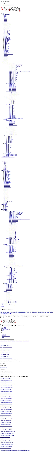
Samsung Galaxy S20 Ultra (13, 72)
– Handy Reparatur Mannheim (5, 345)
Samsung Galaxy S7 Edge (13, 81)
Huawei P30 (11, 109)
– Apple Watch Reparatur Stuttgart (6, 385)
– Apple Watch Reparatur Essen (5, 393)
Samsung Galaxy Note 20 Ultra (14, 92)
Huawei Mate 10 (11, 98)
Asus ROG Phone (7, 153)
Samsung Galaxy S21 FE (13, 67)
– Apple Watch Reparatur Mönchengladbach (7, 431)
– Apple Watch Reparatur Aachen (5, 438)
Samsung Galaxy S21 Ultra (13, 68)
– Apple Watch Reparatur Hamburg (6, 380)
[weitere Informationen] (4, 374)
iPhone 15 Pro (6, 172)
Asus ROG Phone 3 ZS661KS (11, 155)
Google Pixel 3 (9, 142)
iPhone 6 (5, 53)
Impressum (4, 328)
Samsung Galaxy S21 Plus (13, 69)
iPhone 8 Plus (6, 46)
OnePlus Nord (8, 152)
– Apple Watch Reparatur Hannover (6, 404)
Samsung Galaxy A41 (12, 89)
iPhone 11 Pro (6, 40)
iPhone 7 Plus (6, 48)
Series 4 (5, 19)
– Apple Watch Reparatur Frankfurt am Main (7, 383)
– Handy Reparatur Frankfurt (5, 350)
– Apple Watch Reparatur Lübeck (5, 420)
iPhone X (6, 45)
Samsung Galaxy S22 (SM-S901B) (15, 66)
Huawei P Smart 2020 (12, 116)
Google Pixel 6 (9, 136)
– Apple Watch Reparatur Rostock (6, 446)
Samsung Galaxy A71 (12, 84)
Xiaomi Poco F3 (11, 276)
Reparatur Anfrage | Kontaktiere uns (8, 157)
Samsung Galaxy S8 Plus (13, 79)
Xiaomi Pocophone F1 (12, 130)
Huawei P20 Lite (11, 113)
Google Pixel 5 (9, 138)
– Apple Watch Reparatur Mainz (5, 422)
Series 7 (5, 15)
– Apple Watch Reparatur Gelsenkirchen (7, 433)
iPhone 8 (5, 47)
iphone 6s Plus (6, 50)
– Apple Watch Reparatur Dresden (6, 402)
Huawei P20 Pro (11, 111)
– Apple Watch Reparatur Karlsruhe (6, 418)
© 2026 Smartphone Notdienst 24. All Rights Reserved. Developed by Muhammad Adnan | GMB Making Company (15, 450)
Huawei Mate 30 (11, 102)
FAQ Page (4, 327)
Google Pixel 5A (9, 137)
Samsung (5, 62)
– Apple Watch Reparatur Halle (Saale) (6, 442)
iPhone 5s (6, 55)
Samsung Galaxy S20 (12, 74)
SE (4, 17)
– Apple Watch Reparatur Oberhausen (6, 444)
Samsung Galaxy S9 (12, 78)
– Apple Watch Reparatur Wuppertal (6, 411)
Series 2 (5, 21)
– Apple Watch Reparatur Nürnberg (6, 405)
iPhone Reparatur (5, 170)
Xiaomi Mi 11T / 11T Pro (13, 125)
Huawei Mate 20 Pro (12, 101)
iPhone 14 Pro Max (7, 26)
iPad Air (5, 60)
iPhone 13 (6, 32)
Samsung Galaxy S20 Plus (13, 73)
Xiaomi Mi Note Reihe (10, 131)
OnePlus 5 (8, 150)
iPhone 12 (6, 36)
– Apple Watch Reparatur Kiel (5, 437)
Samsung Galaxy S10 (12, 76)
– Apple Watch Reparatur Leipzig (6, 389)
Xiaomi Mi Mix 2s (12, 274)
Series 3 (5, 20)
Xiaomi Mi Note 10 (12, 133)
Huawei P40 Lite (11, 107)
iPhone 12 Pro (6, 35)
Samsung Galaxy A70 (12, 85)
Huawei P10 (11, 114)
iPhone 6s (6, 51)
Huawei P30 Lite (11, 110)
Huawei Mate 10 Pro (12, 99)
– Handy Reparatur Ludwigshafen (6, 347)
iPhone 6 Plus (6, 52)
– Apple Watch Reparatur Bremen (5, 394)
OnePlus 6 (8, 149)
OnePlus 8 (8, 146)
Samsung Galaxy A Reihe (10, 83)
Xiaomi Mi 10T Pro (12, 123)
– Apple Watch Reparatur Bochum (6, 409)
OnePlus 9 (8, 144)
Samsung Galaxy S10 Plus (13, 75)
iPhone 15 (6, 25)
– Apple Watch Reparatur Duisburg (6, 407)
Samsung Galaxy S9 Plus (13, 77)
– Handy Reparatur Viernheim (5, 352)
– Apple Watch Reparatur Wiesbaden (6, 429)
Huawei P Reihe (9, 104)
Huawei (5, 96)
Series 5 (5, 18)
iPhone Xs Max (7, 43)
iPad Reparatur (4, 57)
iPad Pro (5, 207)
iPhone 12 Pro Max (7, 34)
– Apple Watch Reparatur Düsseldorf (6, 387)
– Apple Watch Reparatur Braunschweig (7, 435)
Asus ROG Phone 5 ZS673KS (11, 154)
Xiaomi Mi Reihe (9, 120)
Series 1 (5, 22)
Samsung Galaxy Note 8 (13, 95)
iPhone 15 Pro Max (7, 171)
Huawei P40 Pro (11, 105)
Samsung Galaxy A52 (12, 86)
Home (3, 13)
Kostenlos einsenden (5, 156)
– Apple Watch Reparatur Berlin (5, 378)
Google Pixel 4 (9, 140)
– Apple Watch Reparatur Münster (6, 416)
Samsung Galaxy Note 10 (13, 242)
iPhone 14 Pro (6, 27)
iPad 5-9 (5, 205)
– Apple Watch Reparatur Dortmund (6, 391)
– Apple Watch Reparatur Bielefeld (6, 413)
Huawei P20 (11, 112)
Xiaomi (5, 119)
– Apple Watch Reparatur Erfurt (5, 424)
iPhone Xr (6, 42)
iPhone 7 (5, 49)
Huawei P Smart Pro (12, 117)
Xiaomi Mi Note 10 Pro (13, 132)
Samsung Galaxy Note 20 (13, 240)
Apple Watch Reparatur (6, 14)
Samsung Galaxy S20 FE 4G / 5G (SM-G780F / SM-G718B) (19, 71)
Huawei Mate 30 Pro (12, 103)
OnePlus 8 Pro (8, 145)
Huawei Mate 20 (11, 100)
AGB (3, 330)
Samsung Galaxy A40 (12, 90)
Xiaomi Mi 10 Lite (12, 122)
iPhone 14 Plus (6, 28)
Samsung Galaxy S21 (12, 70)
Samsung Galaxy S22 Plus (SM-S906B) (15, 65)
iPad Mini (6, 206)
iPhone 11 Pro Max (7, 39)
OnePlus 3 (8, 151)
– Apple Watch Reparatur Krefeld (5, 400)
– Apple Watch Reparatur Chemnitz (6, 440)
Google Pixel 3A (9, 141)
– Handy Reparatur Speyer (4, 354)
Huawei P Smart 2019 (12, 115)
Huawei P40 (11, 106)
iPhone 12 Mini (7, 37)
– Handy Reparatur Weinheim (5, 356)
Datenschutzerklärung (6, 329)
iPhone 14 (6, 29)
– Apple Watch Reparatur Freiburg (6, 398)
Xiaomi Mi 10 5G (12, 121)
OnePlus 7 (8, 148)
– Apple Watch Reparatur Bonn (5, 415)
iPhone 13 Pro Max (7, 30)
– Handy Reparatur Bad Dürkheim (6, 358)
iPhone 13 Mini (7, 33)
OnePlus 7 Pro (8, 147)
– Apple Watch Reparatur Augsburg (6, 427)
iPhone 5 (5, 56)
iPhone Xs (6, 44)
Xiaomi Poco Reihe (9, 275)
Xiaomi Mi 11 (11, 124)
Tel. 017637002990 (3, 367)
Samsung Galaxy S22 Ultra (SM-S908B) (16, 64)
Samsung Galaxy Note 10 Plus (14, 241)
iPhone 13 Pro (6, 31)
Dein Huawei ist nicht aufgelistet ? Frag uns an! (14, 118)
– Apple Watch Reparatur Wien (5, 448)
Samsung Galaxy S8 (12, 80)
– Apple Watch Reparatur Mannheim (6, 426)
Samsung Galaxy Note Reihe (11, 91)
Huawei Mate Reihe (9, 97)
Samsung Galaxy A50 (12, 88)
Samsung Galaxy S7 (12, 82)
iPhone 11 (6, 41)
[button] (27, 159)
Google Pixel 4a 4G (9, 139)
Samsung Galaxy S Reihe (10, 63)
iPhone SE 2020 (7, 38)
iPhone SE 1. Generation (8, 54)
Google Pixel (6, 135)
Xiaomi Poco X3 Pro (12, 129)
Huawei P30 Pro (11, 108)
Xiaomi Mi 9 (11, 126)
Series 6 (5, 16)
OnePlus (5, 143)
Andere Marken (5, 61)
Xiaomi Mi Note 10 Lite (13, 134)
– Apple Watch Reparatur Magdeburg (6, 396)
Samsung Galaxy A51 (12, 87)
